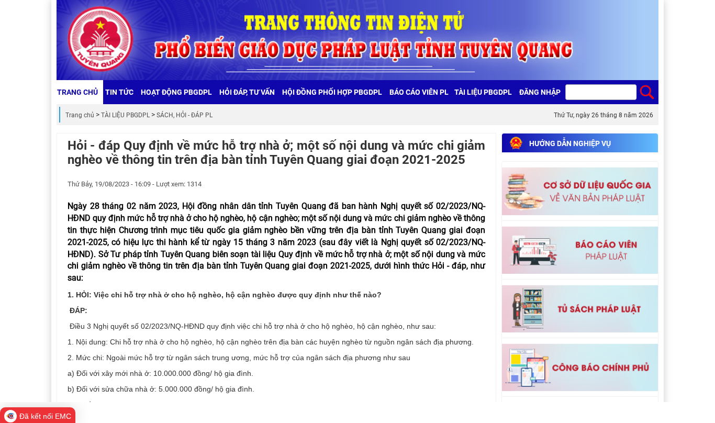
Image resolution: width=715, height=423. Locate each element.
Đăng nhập (540, 92)
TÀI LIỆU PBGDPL (125, 115)
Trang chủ (79, 115)
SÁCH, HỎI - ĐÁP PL (185, 115)
